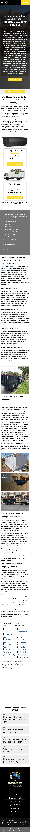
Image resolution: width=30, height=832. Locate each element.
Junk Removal (15, 805)
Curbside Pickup (15, 801)
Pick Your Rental (15, 164)
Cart (26, 830)
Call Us (25, 2)
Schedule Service (15, 197)
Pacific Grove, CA (21, 648)
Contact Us (15, 811)
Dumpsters (11, 830)
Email (18, 830)
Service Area (15, 808)
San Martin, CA (21, 638)
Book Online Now (15, 79)
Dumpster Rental (15, 798)
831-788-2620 (15, 786)
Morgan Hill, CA (22, 643)
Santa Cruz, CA (7, 650)
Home (15, 795)
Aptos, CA (24, 657)
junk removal (12, 266)
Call (3, 830)
